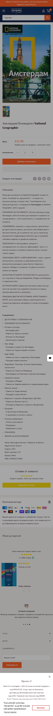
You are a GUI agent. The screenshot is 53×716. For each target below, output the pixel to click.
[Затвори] (50, 676)
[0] (48, 10)
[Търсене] (47, 17)
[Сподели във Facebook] (34, 178)
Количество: (7, 152)
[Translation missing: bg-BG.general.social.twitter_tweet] (44, 178)
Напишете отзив (26, 485)
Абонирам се (12, 665)
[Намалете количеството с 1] (17, 152)
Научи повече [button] (10, 712)
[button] (26, 169)
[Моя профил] (43, 10)
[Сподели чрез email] (49, 178)
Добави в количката (26, 161)
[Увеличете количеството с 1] (32, 152)
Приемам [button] (41, 708)
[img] (26, 554)
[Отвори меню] (3, 11)
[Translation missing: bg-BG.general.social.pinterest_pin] (39, 178)
